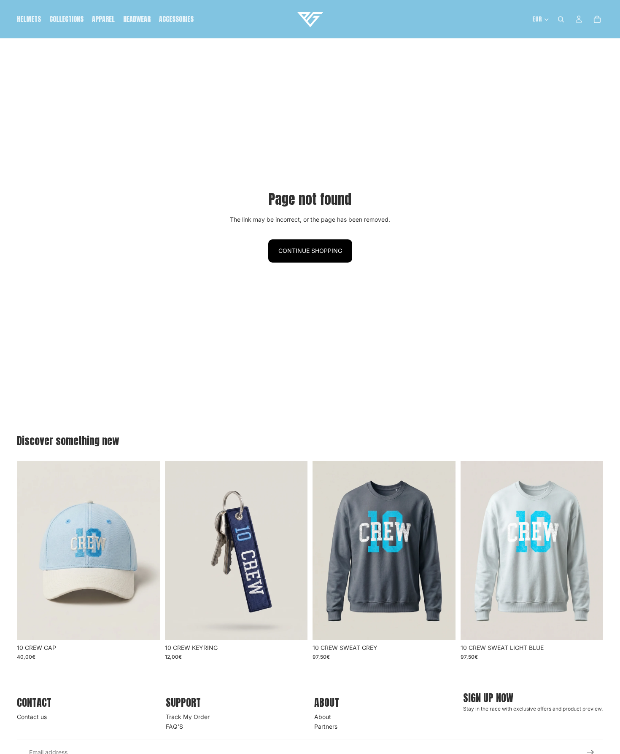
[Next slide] (147, 550)
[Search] (561, 19)
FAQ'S (174, 726)
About (322, 717)
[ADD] (294, 626)
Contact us (32, 717)
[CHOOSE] (146, 626)
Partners (325, 726)
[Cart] (597, 19)
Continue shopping (310, 250)
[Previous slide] (29, 550)
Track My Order (188, 717)
